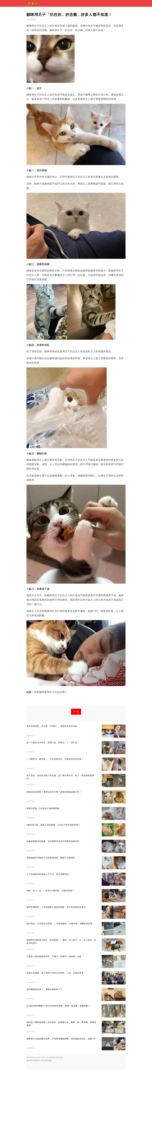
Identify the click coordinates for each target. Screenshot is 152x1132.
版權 (50, 1060)
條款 (43, 1060)
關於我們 (29, 1060)
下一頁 (76, 712)
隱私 (46, 1060)
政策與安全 (37, 1060)
